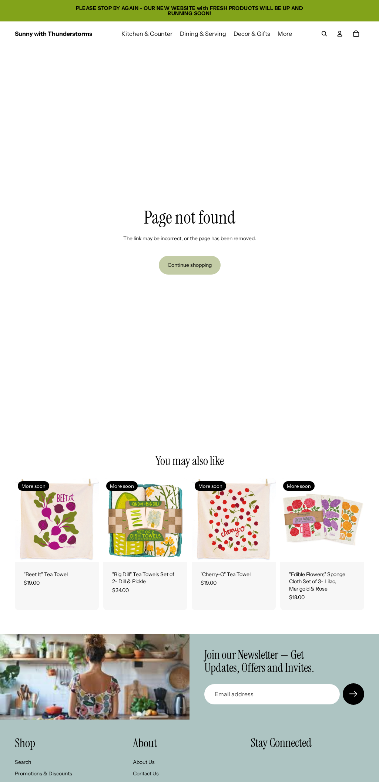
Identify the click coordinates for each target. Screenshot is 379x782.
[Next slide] (91, 520)
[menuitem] (285, 33)
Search (23, 762)
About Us (144, 762)
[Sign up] (353, 694)
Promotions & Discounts (43, 773)
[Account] (340, 34)
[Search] (324, 34)
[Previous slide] (23, 520)
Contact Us (146, 773)
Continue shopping (190, 265)
